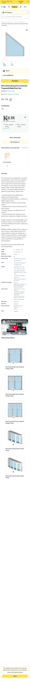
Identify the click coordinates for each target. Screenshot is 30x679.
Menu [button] (2, 6)
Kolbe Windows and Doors (11, 94)
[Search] (3, 16)
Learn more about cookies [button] (15, 672)
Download (15, 81)
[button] (8, 6)
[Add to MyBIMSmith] (13, 363)
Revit (7, 71)
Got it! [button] (15, 676)
